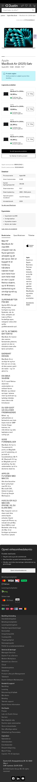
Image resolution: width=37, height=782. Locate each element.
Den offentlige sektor (9, 729)
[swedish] (3, 609)
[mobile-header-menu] (3, 5)
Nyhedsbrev (6, 739)
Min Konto (5, 695)
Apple (5, 60)
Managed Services (8, 653)
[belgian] (24, 609)
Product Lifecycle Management (13, 674)
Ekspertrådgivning (8, 748)
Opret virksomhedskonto (18, 570)
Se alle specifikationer (9, 205)
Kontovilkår (6, 631)
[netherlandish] (20, 609)
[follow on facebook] (13, 778)
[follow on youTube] (23, 778)
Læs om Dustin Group (10, 714)
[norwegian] (7, 609)
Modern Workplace (9, 659)
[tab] (7, 235)
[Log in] (30, 5)
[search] (32, 10)
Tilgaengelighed (8, 640)
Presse (4, 711)
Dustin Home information (11, 704)
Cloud (4, 665)
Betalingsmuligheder (9, 622)
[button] (22, 5)
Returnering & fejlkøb (9, 692)
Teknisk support (8, 701)
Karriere (5, 717)
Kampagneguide (8, 643)
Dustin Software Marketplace (12, 680)
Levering (5, 689)
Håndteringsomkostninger (11, 628)
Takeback (5, 677)
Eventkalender (7, 745)
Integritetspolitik (8, 634)
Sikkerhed (5, 671)
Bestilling (5, 686)
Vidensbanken (7, 742)
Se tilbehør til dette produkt (18, 156)
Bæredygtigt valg (8, 720)
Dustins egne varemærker (11, 723)
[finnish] (16, 609)
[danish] (11, 609)
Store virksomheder (9, 726)
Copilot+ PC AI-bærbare (10, 754)
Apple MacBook (12, 15)
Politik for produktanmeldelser (13, 646)
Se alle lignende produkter (18, 151)
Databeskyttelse (8, 668)
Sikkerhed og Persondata (11, 732)
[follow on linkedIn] (18, 778)
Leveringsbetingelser (9, 625)
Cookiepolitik (6, 637)
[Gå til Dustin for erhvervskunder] (12, 5)
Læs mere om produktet (9, 229)
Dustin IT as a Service (10, 656)
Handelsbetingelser (9, 619)
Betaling (5, 698)
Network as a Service (9, 662)
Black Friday (6, 751)
